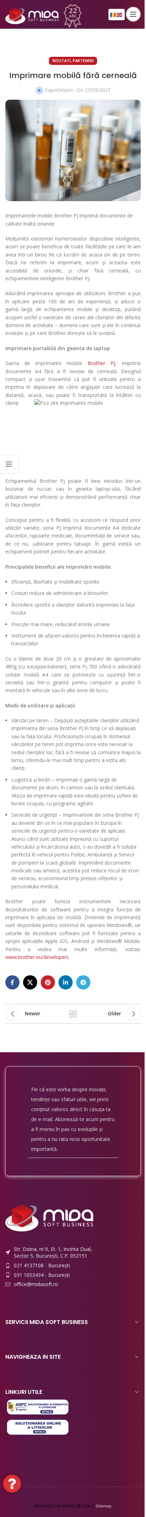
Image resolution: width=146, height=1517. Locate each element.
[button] (12, 1484)
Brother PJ (101, 363)
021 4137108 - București (42, 1265)
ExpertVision (59, 90)
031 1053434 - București (42, 1274)
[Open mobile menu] (133, 14)
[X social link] (30, 982)
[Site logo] (31, 13)
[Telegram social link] (83, 982)
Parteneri (83, 60)
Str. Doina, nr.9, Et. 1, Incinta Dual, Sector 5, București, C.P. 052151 (53, 1252)
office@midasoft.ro (36, 1284)
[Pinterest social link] (48, 982)
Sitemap (104, 1505)
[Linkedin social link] (65, 982)
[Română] (113, 14)
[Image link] (49, 1217)
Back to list (73, 1014)
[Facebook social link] (12, 982)
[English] (120, 14)
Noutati (61, 60)
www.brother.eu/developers (37, 957)
